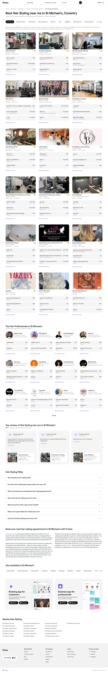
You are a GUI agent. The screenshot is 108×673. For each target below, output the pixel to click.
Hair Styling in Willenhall (50, 628)
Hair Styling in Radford (8, 633)
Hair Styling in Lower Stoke (29, 628)
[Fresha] (5, 3)
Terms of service (71, 654)
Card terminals (49, 656)
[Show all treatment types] (101, 21)
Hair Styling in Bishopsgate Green (31, 623)
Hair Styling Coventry (38, 9)
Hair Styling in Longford (8, 636)
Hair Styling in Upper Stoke (29, 633)
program (80, 543)
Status (47, 661)
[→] (102, 447)
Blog (25, 656)
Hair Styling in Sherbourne (9, 626)
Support (48, 659)
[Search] (80, 2)
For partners (49, 651)
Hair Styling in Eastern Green (52, 636)
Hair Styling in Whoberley (9, 631)
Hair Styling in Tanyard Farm (73, 623)
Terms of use (70, 656)
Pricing (47, 654)
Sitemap (26, 659)
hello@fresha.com (65, 545)
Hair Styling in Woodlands (51, 626)
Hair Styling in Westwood (51, 623)
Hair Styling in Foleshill (28, 631)
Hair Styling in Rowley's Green (10, 628)
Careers (26, 651)
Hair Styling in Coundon (8, 623)
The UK (28, 9)
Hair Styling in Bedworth (50, 633)
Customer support (28, 654)
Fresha (8, 534)
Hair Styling (21, 9)
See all (54, 415)
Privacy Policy (70, 651)
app (48, 555)
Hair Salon (13, 9)
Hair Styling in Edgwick (28, 636)
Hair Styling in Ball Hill (28, 626)
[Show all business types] (101, 570)
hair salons (13, 534)
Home (7, 9)
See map (52, 16)
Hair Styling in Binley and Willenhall (53, 631)
